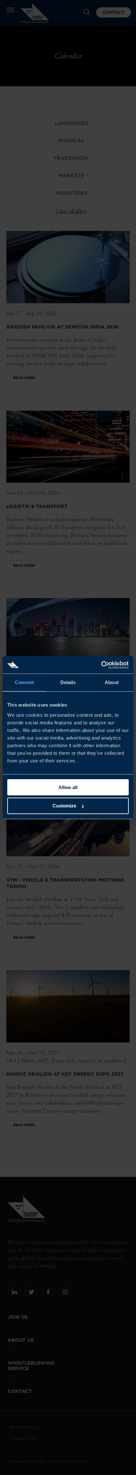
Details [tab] (68, 682)
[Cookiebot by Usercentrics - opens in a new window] (101, 665)
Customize (64, 805)
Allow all (68, 787)
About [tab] (112, 682)
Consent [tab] (24, 682)
